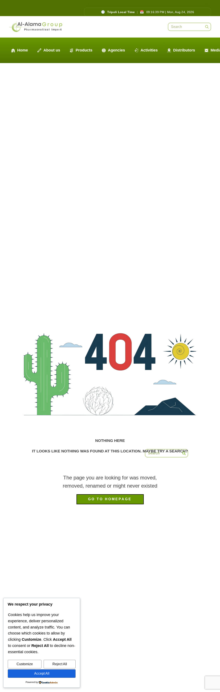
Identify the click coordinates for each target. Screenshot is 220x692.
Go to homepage (110, 499)
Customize (25, 664)
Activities (148, 50)
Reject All (59, 664)
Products (83, 50)
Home (22, 50)
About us (51, 50)
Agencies (116, 50)
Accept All (41, 673)
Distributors (183, 50)
